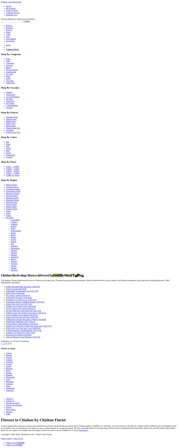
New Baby (10, 103)
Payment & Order (12, 403)
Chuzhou (9, 362)
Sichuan (14, 261)
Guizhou (14, 224)
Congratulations (12, 106)
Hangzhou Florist (12, 194)
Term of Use (18, 439)
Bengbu (9, 355)
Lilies (8, 61)
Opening (9, 108)
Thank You (10, 101)
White (8, 144)
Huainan (9, 375)
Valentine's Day (12, 117)
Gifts (8, 37)
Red (7, 142)
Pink (7, 146)
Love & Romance (13, 97)
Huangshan (10, 377)
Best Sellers (10, 41)
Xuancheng (10, 388)
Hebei (13, 229)
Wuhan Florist (11, 207)
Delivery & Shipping (14, 405)
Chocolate (10, 81)
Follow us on (15, 443)
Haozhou (9, 369)
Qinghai (14, 253)
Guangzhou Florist (13, 191)
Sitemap (9, 412)
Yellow (8, 148)
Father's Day (11, 124)
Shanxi (13, 259)
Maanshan (10, 382)
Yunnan (14, 268)
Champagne (10, 155)
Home (8, 45)
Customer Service (12, 13)
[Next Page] (11, 344)
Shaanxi (14, 255)
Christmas (10, 130)
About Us (9, 399)
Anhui (8, 211)
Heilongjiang (16, 231)
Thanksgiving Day (13, 128)
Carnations (10, 63)
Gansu (8, 215)
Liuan (8, 379)
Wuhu (8, 386)
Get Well (9, 99)
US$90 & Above (13, 175)
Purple (8, 153)
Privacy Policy (6, 439)
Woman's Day (11, 119)
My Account (10, 8)
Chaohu (9, 358)
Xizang (13, 266)
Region (8, 407)
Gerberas (9, 65)
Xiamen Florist (11, 209)
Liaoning (14, 246)
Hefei (8, 371)
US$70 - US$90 (12, 173)
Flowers (9, 30)
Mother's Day (11, 121)
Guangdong (15, 220)
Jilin (12, 244)
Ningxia (14, 250)
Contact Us (10, 401)
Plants (8, 32)
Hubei (13, 235)
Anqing (9, 353)
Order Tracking (12, 10)
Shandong (15, 257)
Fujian (8, 213)
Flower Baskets (12, 70)
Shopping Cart (11, 15)
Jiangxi (13, 242)
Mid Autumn (11, 126)
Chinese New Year (13, 132)
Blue (7, 151)
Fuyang (9, 364)
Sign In (8, 6)
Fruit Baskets (11, 39)
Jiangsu (13, 240)
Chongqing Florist (13, 189)
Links (8, 414)
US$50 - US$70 (12, 171)
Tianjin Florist (11, 205)
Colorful (9, 157)
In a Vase (9, 74)
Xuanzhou (10, 390)
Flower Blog (11, 410)
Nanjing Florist (11, 196)
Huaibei (9, 373)
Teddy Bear (10, 83)
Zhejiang (14, 270)
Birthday (9, 26)
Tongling (9, 384)
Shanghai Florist (12, 198)
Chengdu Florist (12, 187)
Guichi (8, 366)
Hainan (13, 226)
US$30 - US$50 (12, 169)
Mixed (8, 68)
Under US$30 (12, 167)
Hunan (13, 237)
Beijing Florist (11, 185)
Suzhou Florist (11, 202)
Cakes (8, 34)
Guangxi (14, 222)
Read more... (84, 430)
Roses (8, 59)
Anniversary (10, 95)
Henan (13, 233)
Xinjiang (14, 264)
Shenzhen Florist (12, 200)
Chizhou (9, 360)
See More (9, 218)
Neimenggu (15, 248)
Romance (9, 28)
